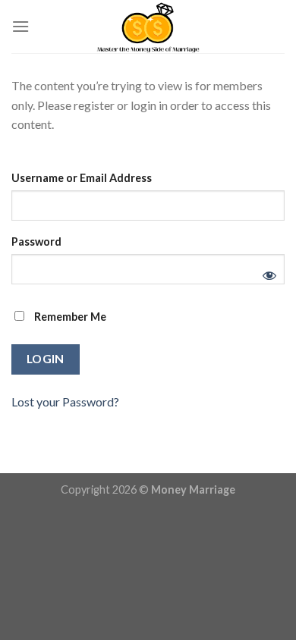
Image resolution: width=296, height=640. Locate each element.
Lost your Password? (65, 401)
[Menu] (20, 26)
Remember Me (69, 316)
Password (36, 241)
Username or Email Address (81, 177)
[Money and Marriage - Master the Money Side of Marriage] (148, 26)
